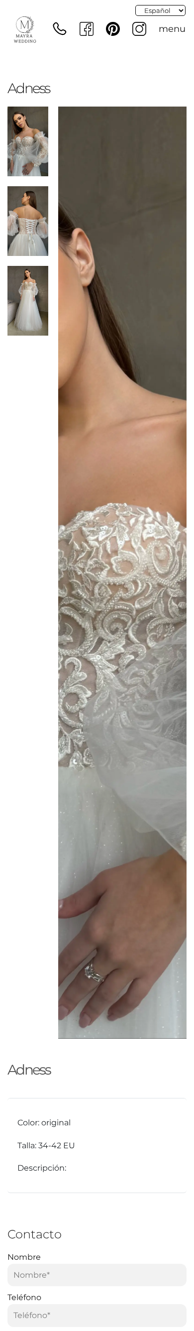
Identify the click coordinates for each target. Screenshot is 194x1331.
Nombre (24, 1257)
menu (172, 28)
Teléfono (24, 1297)
